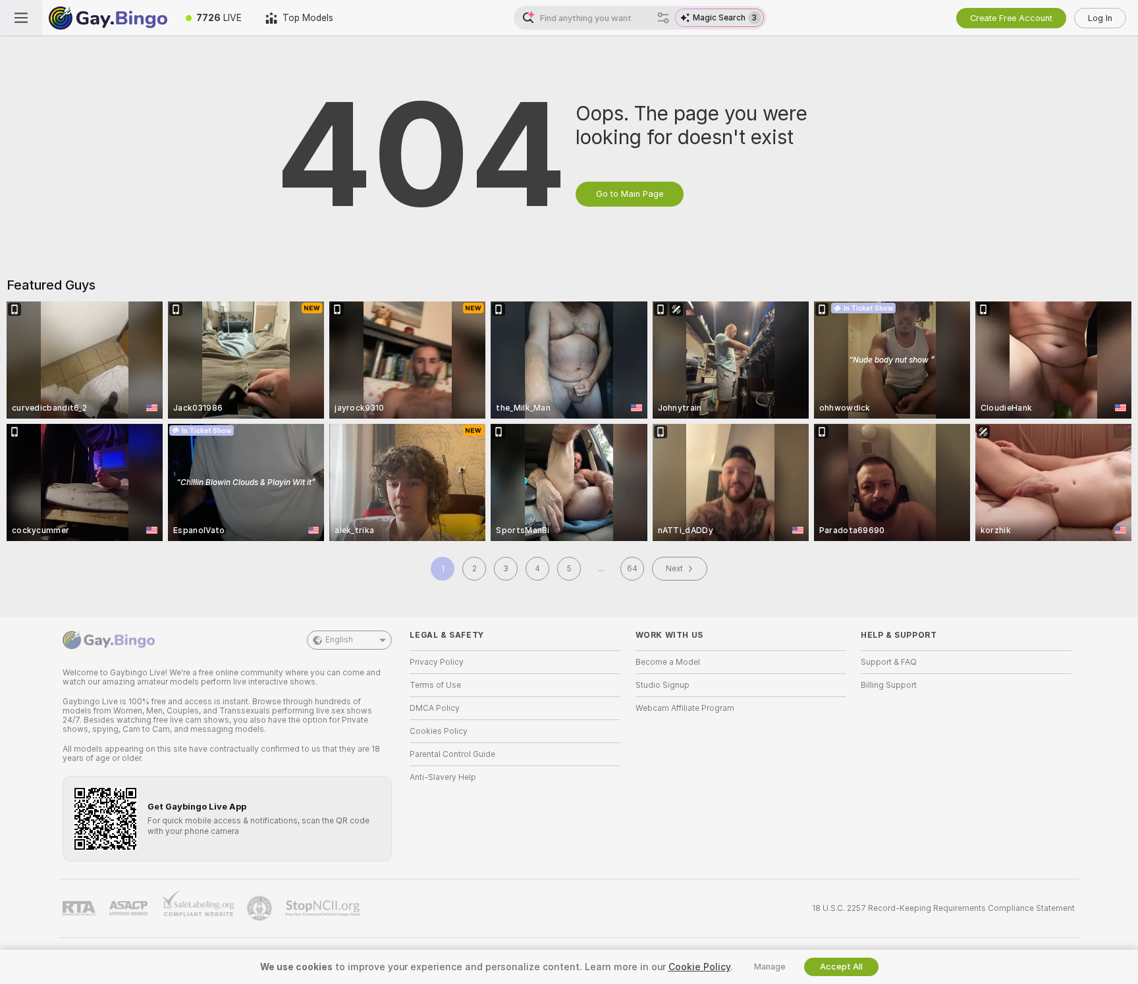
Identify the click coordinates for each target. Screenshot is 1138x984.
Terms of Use (435, 685)
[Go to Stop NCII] (324, 908)
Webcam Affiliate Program (685, 708)
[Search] (663, 18)
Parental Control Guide (452, 754)
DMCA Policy (435, 708)
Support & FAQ (889, 662)
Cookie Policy (699, 967)
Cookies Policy (439, 731)
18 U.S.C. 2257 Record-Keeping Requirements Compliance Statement (943, 908)
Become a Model (668, 662)
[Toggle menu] (21, 18)
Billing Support (889, 685)
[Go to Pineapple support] (261, 908)
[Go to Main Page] (108, 18)
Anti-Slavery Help (443, 777)
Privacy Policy (437, 662)
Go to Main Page (629, 194)
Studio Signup (663, 685)
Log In (1100, 18)
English (339, 639)
